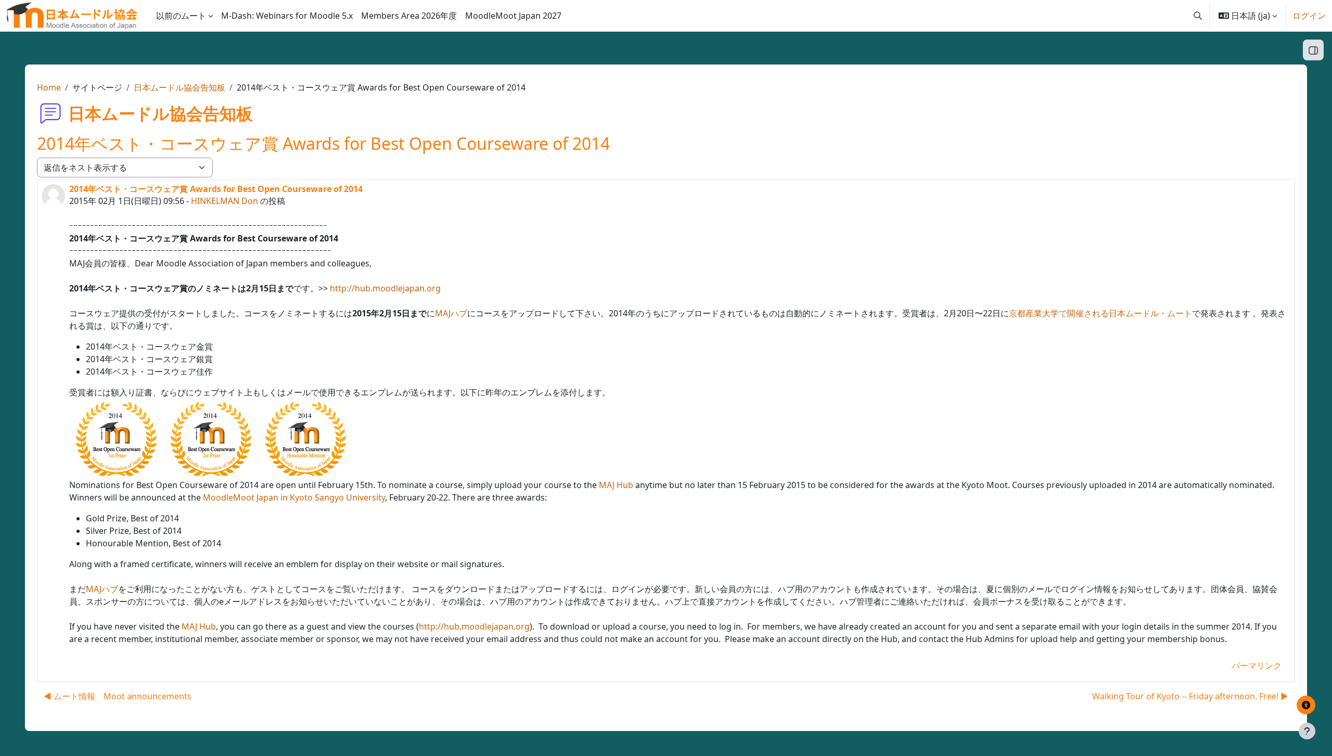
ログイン (1309, 15)
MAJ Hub (616, 485)
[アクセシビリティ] (1306, 705)
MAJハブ (451, 313)
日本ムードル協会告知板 (179, 87)
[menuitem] (287, 15)
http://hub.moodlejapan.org (385, 288)
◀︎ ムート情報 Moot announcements (117, 696)
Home (49, 87)
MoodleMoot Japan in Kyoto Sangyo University (294, 497)
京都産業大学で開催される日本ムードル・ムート (1100, 313)
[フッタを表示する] (1307, 731)
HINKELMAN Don (224, 201)
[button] (1197, 15)
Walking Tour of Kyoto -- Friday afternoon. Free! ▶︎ (1190, 696)
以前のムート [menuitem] (181, 15)
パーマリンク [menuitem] (1257, 665)
